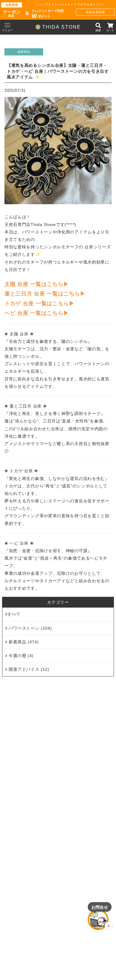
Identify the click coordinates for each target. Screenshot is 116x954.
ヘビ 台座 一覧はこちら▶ (36, 313)
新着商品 (24, 51)
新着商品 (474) (23, 641)
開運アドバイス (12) (28, 669)
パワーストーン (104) (29, 628)
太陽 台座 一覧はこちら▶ (36, 284)
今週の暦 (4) (20, 655)
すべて (14, 614)
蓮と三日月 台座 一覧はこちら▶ (45, 294)
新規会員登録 (95, 12)
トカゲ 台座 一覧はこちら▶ (39, 303)
